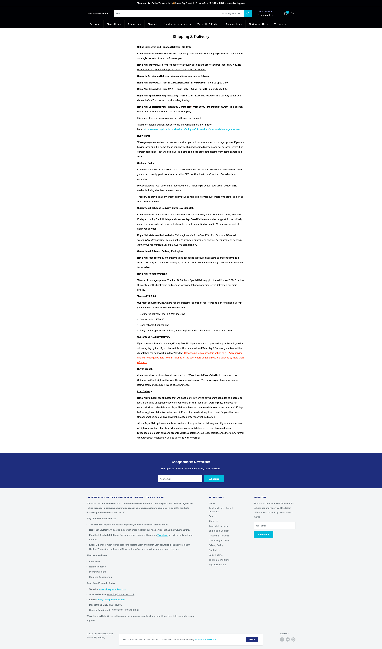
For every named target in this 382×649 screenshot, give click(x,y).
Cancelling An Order (219, 540)
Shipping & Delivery (219, 530)
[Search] (248, 13)
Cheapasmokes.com (148, 53)
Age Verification (217, 564)
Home (212, 503)
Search (212, 516)
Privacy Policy (216, 545)
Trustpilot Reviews (218, 525)
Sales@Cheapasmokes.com (110, 599)
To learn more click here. (206, 639)
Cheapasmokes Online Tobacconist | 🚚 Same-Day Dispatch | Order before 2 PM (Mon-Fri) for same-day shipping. (191, 3)
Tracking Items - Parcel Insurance (221, 510)
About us (213, 520)
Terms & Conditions (219, 559)
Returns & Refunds (219, 535)
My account (264, 14)
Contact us (214, 550)
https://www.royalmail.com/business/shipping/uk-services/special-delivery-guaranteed (192, 129)
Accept (252, 639)
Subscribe (214, 478)
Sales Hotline (216, 554)
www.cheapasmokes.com (112, 589)
